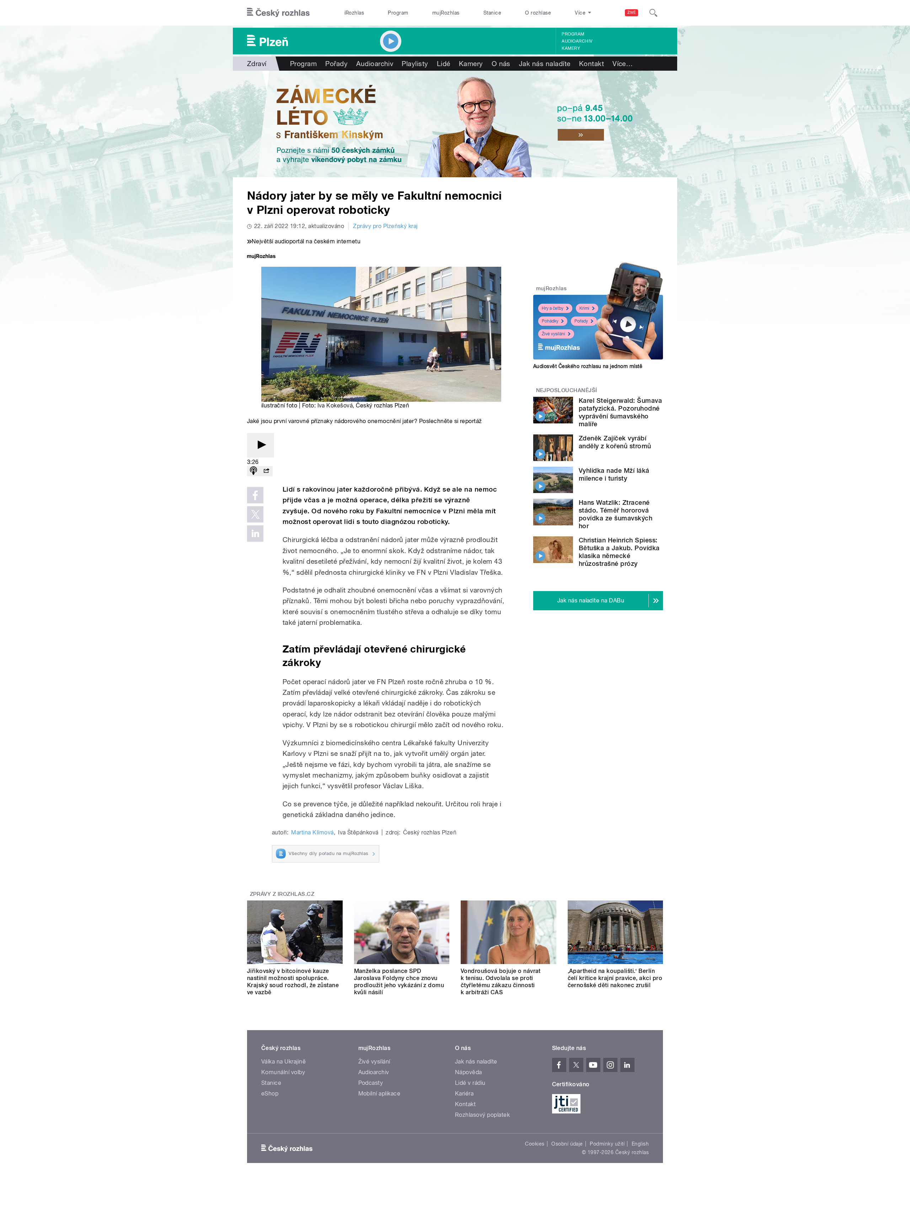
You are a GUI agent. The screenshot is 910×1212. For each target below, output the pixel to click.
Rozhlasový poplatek (482, 1114)
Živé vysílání (553, 333)
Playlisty (415, 63)
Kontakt (591, 63)
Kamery (571, 48)
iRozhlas (354, 13)
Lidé (443, 63)
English (640, 1144)
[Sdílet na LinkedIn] (255, 533)
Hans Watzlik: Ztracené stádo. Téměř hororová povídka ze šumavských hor (615, 514)
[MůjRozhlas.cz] (261, 257)
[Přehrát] (260, 445)
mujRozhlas (446, 13)
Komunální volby (283, 1072)
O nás (501, 63)
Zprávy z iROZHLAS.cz (282, 894)
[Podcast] (253, 471)
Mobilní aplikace (379, 1093)
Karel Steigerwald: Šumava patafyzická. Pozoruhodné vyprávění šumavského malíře (620, 412)
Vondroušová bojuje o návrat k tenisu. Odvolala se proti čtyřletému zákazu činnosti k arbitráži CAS (501, 982)
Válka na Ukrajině (283, 1061)
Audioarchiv (577, 41)
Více (622, 63)
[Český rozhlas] (278, 13)
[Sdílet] (266, 471)
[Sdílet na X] (255, 514)
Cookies (534, 1144)
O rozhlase (538, 13)
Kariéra (464, 1093)
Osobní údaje (567, 1144)
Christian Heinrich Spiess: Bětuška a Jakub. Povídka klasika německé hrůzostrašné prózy (619, 551)
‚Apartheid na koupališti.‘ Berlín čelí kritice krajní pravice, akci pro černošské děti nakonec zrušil (615, 978)
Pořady (336, 63)
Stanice (492, 13)
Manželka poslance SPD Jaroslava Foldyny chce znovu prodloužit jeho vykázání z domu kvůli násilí (399, 982)
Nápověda (468, 1072)
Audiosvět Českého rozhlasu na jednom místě (587, 366)
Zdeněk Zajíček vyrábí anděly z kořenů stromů (615, 442)
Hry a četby (552, 308)
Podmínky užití (607, 1144)
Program (398, 13)
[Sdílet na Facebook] (255, 495)
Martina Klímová (312, 832)
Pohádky (550, 321)
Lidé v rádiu (470, 1083)
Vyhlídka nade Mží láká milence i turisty (614, 474)
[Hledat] (653, 13)
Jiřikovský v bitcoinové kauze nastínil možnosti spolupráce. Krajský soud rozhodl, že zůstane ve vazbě (293, 982)
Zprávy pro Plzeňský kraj (385, 226)
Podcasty (370, 1083)
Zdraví (257, 63)
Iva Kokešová (335, 405)
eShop (269, 1093)
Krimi (584, 308)
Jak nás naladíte (545, 63)
